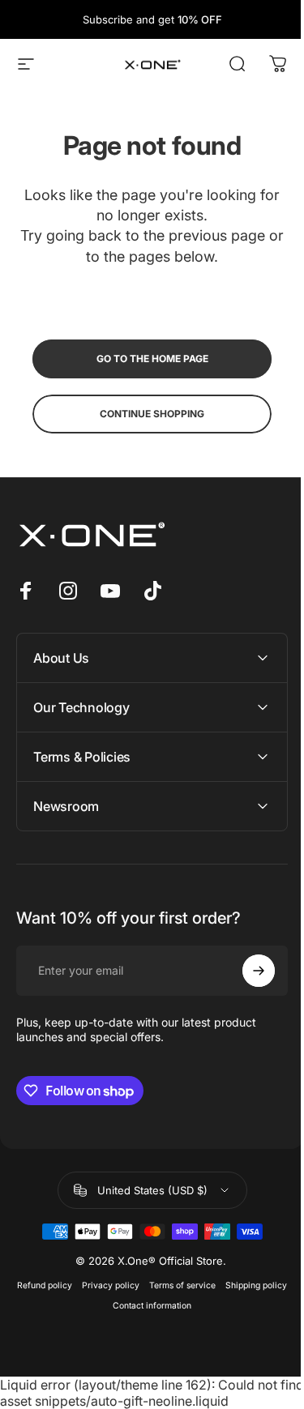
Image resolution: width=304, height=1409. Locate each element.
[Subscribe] (246, 970)
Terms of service (212, 1285)
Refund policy (74, 1285)
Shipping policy (102, 1305)
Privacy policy (140, 1285)
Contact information (182, 1305)
